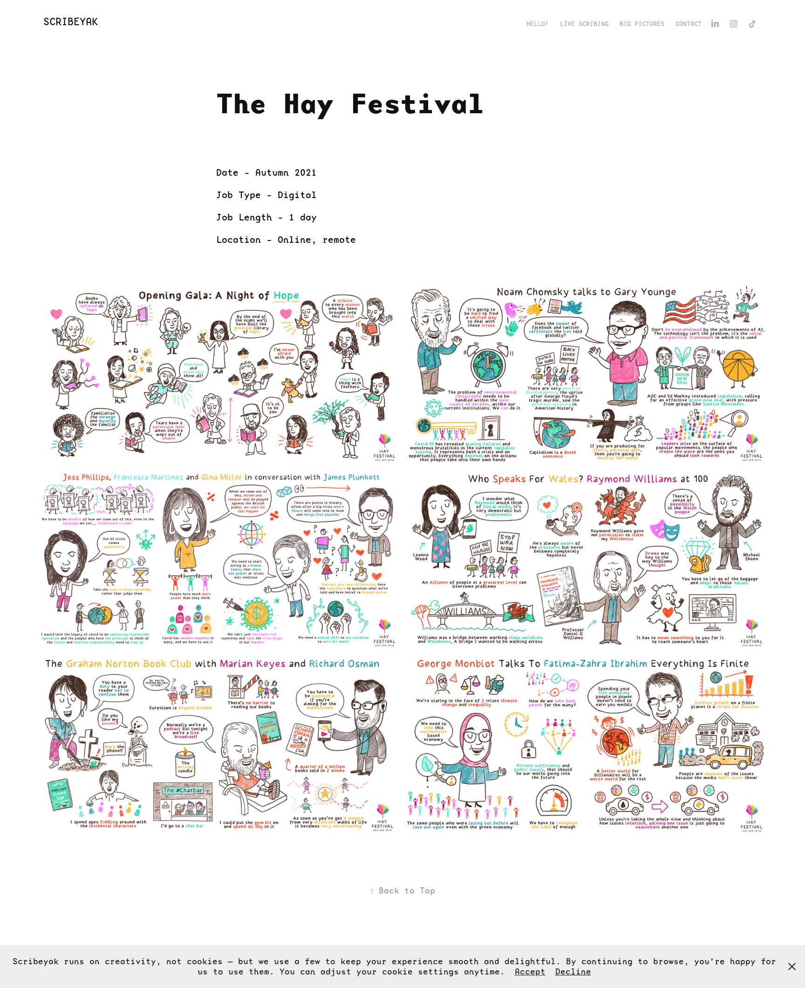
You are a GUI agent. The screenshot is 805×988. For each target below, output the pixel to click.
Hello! (537, 24)
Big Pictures (642, 24)
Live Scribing (584, 24)
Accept (530, 971)
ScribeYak (70, 21)
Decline (573, 971)
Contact (688, 24)
